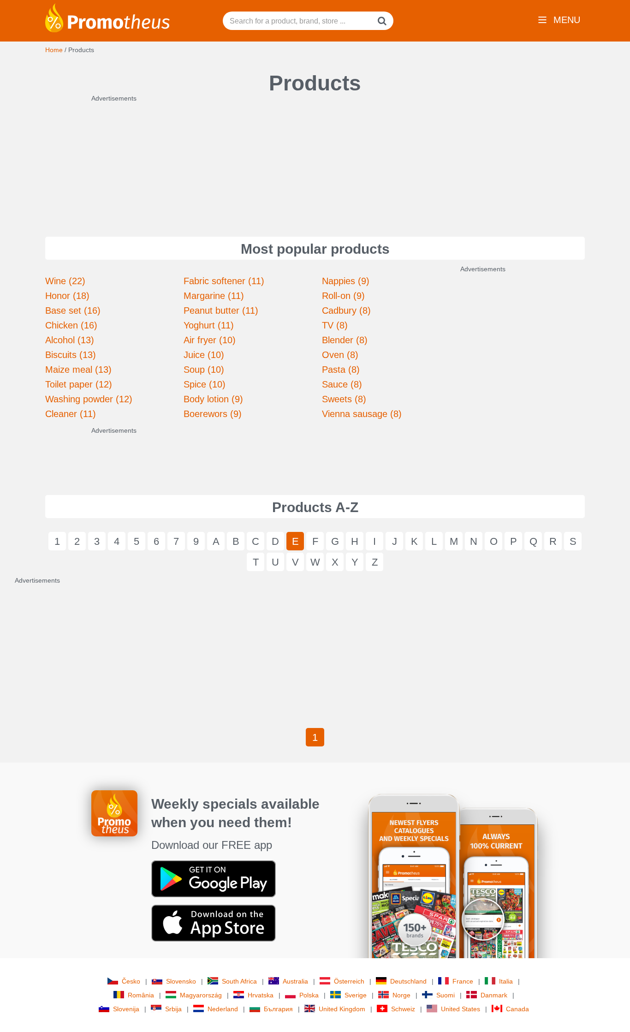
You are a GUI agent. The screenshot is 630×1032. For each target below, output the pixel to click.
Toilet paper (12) (78, 384)
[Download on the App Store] (213, 922)
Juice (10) (204, 355)
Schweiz (403, 1009)
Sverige (356, 995)
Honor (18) (67, 296)
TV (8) (335, 325)
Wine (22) (65, 281)
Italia (506, 981)
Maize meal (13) (78, 369)
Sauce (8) (342, 384)
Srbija (173, 1009)
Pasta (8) (341, 369)
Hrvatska (260, 995)
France (462, 981)
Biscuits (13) (70, 355)
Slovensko (181, 981)
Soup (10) (204, 369)
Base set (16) (73, 310)
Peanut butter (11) (221, 310)
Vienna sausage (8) (362, 414)
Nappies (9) (345, 281)
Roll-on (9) (343, 296)
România (141, 995)
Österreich (349, 981)
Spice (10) (205, 384)
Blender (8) (345, 340)
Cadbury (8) (346, 310)
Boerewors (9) (213, 414)
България (278, 1009)
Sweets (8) (344, 399)
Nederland (223, 1009)
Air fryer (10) (210, 340)
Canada (517, 1009)
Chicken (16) (71, 325)
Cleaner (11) (70, 414)
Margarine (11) (214, 296)
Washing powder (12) (88, 399)
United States (460, 1009)
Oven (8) (340, 355)
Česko (131, 981)
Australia (295, 981)
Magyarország (201, 995)
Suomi (445, 995)
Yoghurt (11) (209, 325)
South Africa (239, 981)
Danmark (494, 995)
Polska (309, 995)
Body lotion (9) (213, 399)
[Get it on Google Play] (213, 878)
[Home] (107, 17)
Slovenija (126, 1009)
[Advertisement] (315, 160)
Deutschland (408, 981)
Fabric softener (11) (224, 281)
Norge (401, 995)
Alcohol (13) (69, 340)
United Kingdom (342, 1009)
